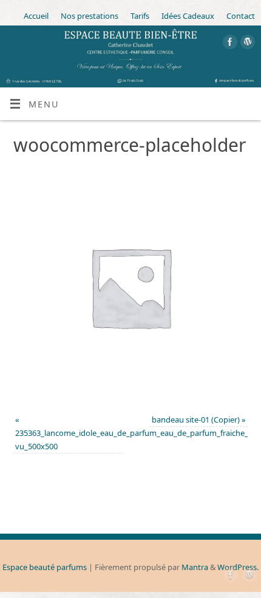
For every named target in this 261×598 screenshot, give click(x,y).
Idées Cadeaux (187, 15)
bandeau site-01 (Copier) (196, 419)
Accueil (36, 15)
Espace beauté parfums (44, 567)
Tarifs (139, 15)
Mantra (194, 567)
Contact (240, 15)
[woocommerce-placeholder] (130, 286)
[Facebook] (228, 44)
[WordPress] (246, 44)
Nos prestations (89, 15)
